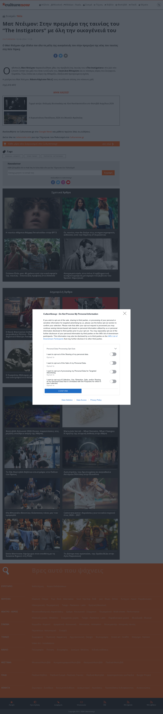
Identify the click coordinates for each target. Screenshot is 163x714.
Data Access (81, 400)
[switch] (113, 354)
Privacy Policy (95, 400)
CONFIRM (63, 391)
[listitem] (81, 348)
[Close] (125, 314)
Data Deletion (67, 400)
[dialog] (81, 357)
